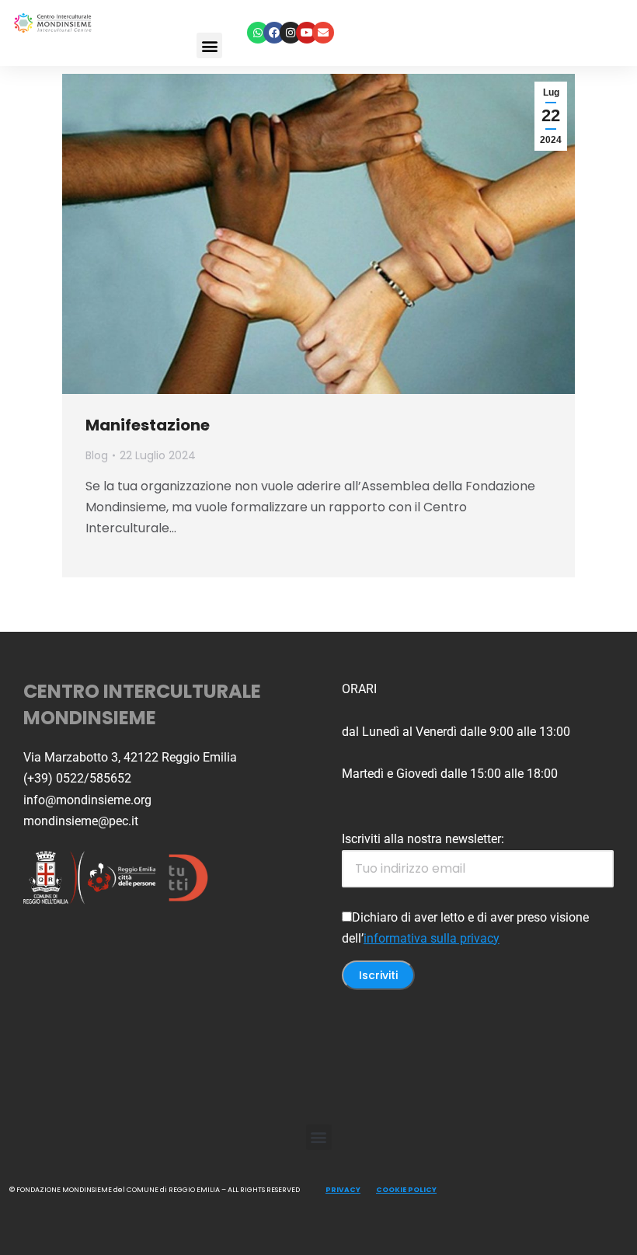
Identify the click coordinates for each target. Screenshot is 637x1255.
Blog (96, 455)
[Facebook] (274, 33)
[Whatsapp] (258, 33)
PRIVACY (342, 1189)
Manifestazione (147, 425)
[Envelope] (323, 33)
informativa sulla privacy (432, 938)
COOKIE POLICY (406, 1189)
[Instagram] (290, 33)
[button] (209, 45)
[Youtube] (307, 33)
